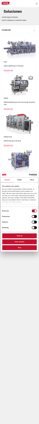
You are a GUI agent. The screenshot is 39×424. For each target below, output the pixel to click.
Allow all (19, 236)
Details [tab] (19, 180)
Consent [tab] (7, 180)
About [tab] (32, 180)
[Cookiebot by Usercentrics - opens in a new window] (29, 175)
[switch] (34, 216)
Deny (19, 247)
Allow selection (19, 241)
